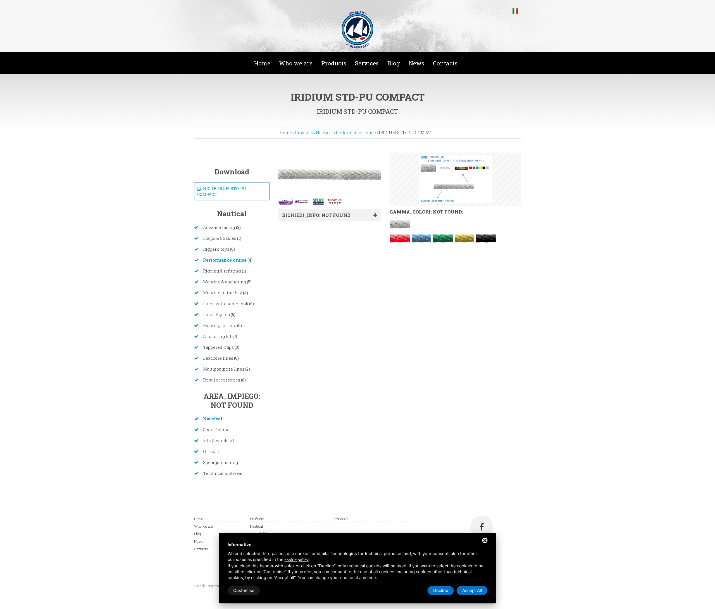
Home (262, 63)
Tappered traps (218, 347)
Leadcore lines (218, 358)
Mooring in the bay (222, 292)
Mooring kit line (219, 325)
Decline (440, 590)
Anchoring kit (217, 336)
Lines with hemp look (225, 303)
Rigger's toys (216, 249)
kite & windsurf (218, 440)
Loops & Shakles (219, 238)
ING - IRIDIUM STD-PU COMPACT (221, 191)
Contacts (445, 63)
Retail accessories (221, 380)
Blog (393, 63)
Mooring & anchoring (224, 282)
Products (333, 63)
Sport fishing (216, 429)
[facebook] (481, 527)
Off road (211, 451)
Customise (243, 590)
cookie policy (297, 559)
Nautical (324, 132)
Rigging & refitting (222, 271)
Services (367, 63)
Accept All (472, 590)
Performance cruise (356, 132)
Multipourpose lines (223, 369)
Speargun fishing (220, 462)
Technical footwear (223, 473)
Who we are (296, 63)
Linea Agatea (216, 314)
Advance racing (219, 227)
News (416, 63)
